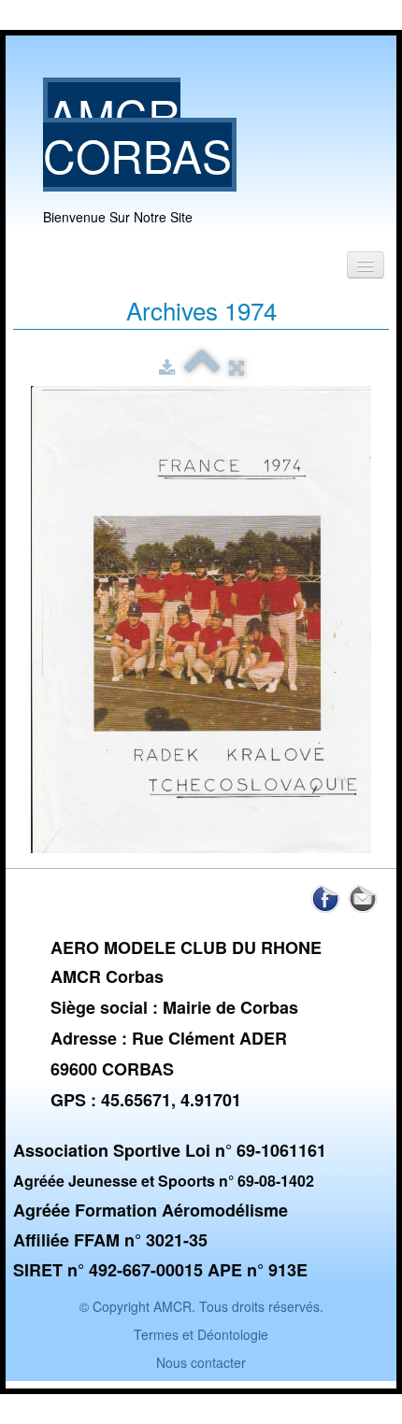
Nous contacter (201, 1362)
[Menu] (365, 264)
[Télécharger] (167, 367)
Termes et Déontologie (201, 1334)
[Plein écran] (236, 367)
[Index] (202, 367)
